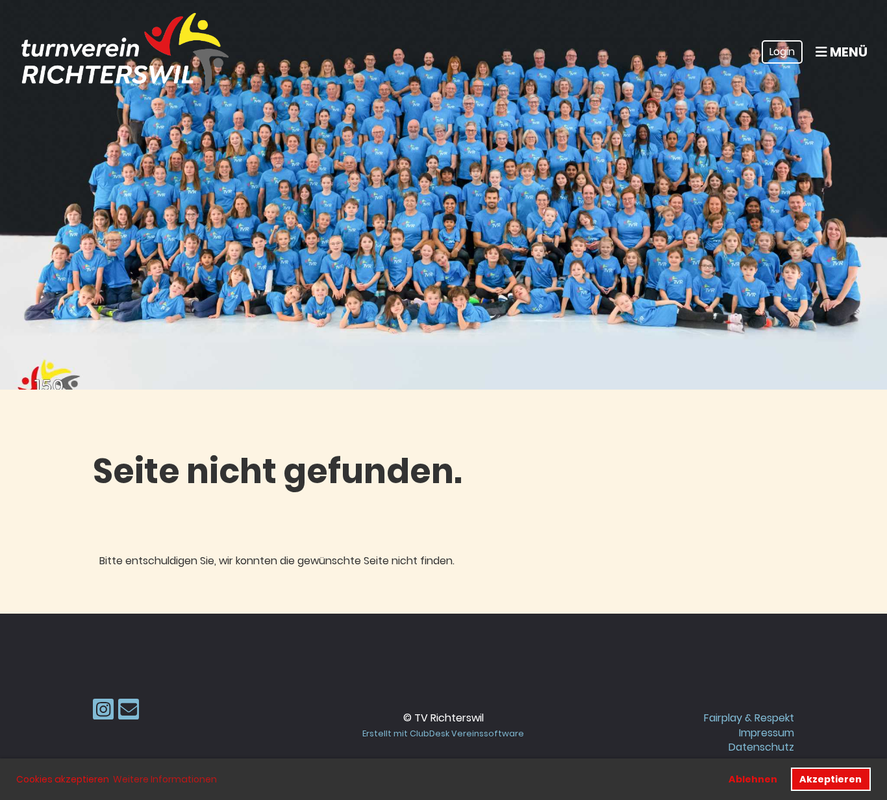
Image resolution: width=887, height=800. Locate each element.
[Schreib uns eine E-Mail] (128, 712)
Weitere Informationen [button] (165, 779)
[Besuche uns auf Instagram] (103, 712)
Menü (847, 52)
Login (782, 51)
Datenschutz (761, 747)
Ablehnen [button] (753, 779)
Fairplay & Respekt (749, 717)
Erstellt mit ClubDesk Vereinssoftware (443, 733)
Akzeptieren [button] (830, 779)
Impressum (766, 732)
